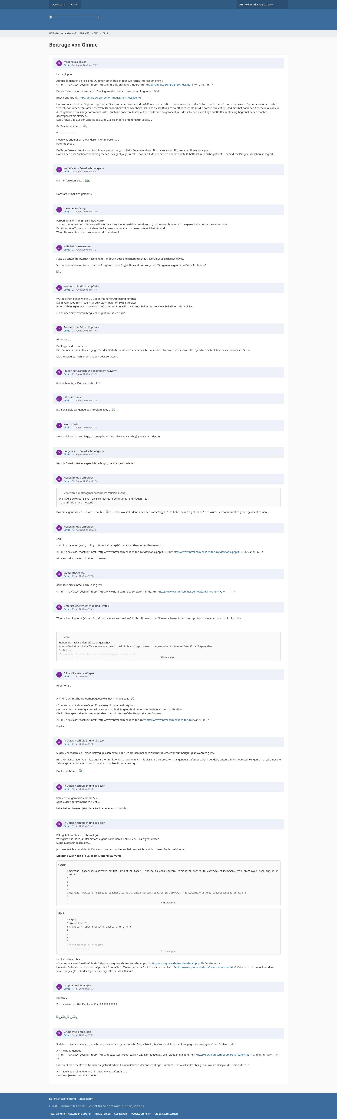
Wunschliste (71, 424)
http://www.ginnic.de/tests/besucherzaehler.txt (204, 967)
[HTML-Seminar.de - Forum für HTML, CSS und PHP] (168, 19)
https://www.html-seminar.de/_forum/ (169, 719)
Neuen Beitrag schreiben (79, 477)
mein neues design (75, 61)
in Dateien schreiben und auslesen (84, 740)
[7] (64, 896)
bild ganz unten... (74, 397)
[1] (64, 871)
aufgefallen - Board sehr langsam (84, 168)
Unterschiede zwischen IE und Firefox (86, 605)
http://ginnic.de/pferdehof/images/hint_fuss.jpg (108, 97)
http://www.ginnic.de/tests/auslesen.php (175, 963)
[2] (64, 878)
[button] (276, 864)
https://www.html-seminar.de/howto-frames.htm (188, 591)
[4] (64, 885)
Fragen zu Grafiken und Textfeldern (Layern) (90, 370)
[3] (64, 882)
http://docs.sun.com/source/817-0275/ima (223, 1054)
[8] (64, 945)
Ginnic (67, 65)
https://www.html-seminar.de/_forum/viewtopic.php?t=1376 (210, 552)
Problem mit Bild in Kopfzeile (81, 286)
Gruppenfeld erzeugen (77, 985)
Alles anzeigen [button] (168, 657)
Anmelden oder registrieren (256, 4)
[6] (64, 893)
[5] (64, 889)
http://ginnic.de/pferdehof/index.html (170, 84)
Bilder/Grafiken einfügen (79, 673)
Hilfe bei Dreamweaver (77, 246)
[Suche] (282, 4)
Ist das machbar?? (74, 572)
